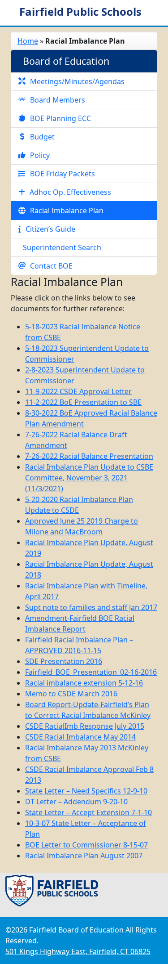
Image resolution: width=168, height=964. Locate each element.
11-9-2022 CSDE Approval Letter (78, 391)
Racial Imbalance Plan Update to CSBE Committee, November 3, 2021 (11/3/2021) (89, 477)
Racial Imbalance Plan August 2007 (83, 856)
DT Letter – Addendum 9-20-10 (76, 802)
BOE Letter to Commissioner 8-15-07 (86, 845)
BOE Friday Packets (62, 174)
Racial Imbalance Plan (66, 210)
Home (27, 41)
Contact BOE (51, 266)
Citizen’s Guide (50, 229)
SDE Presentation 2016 (63, 661)
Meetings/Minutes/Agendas (77, 81)
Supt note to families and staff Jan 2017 (91, 607)
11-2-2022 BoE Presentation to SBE (83, 402)
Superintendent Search (62, 247)
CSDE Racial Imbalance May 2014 (80, 737)
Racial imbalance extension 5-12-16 (84, 683)
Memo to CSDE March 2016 (71, 694)
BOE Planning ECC (60, 118)
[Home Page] (51, 890)
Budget (42, 137)
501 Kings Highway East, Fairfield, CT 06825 (78, 951)
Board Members (57, 100)
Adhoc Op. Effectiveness (70, 192)
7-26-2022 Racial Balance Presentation (89, 456)
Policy (40, 155)
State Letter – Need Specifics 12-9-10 (86, 791)
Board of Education (66, 60)
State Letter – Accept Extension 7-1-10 (88, 812)
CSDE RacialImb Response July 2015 (84, 726)
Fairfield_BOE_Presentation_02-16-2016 (91, 672)
